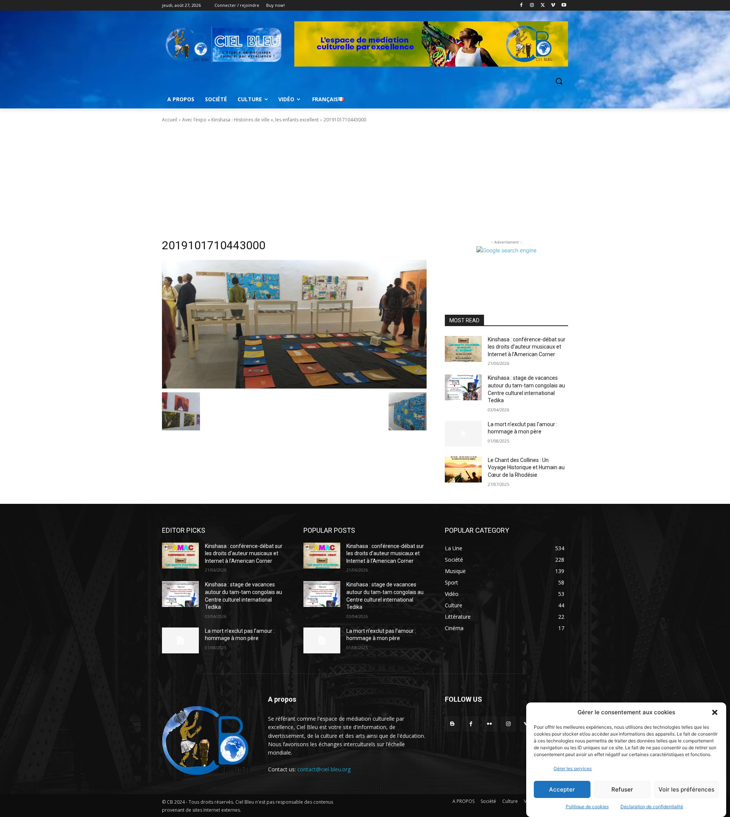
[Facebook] (521, 5)
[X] (542, 5)
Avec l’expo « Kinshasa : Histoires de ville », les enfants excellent (250, 119)
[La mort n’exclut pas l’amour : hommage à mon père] (463, 434)
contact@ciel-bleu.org (324, 769)
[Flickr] (489, 724)
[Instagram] (532, 5)
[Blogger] (452, 724)
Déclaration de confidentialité (651, 806)
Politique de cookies (587, 806)
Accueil (169, 119)
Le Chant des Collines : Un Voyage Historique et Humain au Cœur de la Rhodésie (526, 467)
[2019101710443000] (294, 324)
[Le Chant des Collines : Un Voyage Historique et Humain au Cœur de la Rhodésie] (463, 470)
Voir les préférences (686, 789)
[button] (715, 712)
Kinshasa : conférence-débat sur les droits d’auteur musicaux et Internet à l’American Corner (526, 346)
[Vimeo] (553, 5)
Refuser (622, 789)
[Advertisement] (365, 180)
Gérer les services (573, 768)
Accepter (562, 789)
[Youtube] (563, 5)
